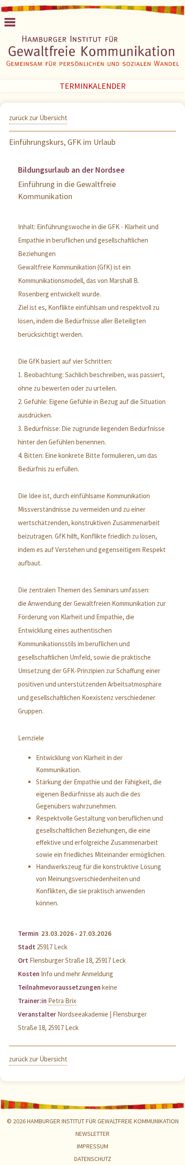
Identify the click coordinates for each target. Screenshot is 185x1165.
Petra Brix (62, 1000)
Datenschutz (92, 1159)
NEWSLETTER (92, 1134)
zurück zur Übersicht (38, 117)
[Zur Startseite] (92, 52)
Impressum (92, 1146)
